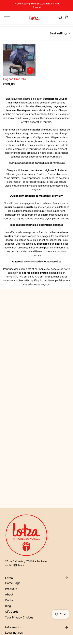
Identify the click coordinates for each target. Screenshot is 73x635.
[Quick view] (30, 70)
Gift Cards (11, 611)
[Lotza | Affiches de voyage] (34, 17)
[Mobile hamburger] (7, 17)
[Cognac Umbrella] (19, 60)
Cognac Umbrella (14, 79)
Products (11, 588)
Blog (8, 606)
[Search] (60, 17)
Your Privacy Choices (19, 617)
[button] (66, 17)
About (9, 594)
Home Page (12, 583)
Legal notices (14, 632)
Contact (10, 600)
